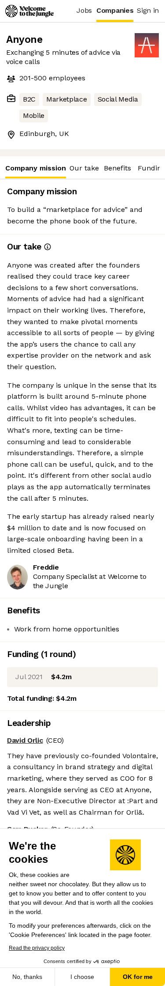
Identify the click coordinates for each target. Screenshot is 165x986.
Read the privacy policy (37, 948)
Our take (84, 168)
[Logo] (29, 11)
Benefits (117, 168)
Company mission (35, 168)
